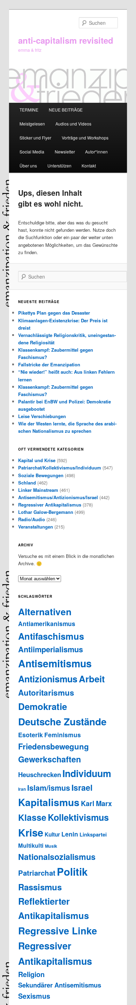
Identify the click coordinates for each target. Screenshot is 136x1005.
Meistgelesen (32, 124)
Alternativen (44, 611)
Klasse (32, 817)
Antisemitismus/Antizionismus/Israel (58, 497)
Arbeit (92, 678)
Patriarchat (36, 873)
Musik (51, 846)
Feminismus (62, 734)
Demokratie (42, 706)
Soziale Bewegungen (40, 475)
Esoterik (30, 734)
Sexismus (34, 996)
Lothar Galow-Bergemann (45, 512)
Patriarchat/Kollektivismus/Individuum (59, 467)
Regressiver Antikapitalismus (49, 504)
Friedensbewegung (53, 746)
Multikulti (31, 845)
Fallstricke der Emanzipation (49, 364)
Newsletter (65, 152)
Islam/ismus (48, 787)
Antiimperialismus (50, 649)
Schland (27, 482)
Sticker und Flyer (35, 138)
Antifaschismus (51, 636)
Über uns (28, 165)
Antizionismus (47, 679)
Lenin (69, 834)
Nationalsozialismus (57, 856)
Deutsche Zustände (62, 721)
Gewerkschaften (49, 759)
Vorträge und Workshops (85, 138)
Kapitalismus (49, 802)
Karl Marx (96, 803)
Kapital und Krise (36, 460)
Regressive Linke (57, 930)
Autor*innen (96, 152)
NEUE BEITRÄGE (66, 110)
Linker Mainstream (38, 490)
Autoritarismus (46, 692)
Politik (72, 871)
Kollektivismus (78, 817)
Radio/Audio (31, 519)
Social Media (32, 152)
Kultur (52, 834)
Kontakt (89, 165)
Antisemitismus (55, 663)
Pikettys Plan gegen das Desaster (54, 312)
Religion (31, 974)
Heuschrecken (39, 774)
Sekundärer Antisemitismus (59, 985)
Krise (30, 832)
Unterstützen (59, 165)
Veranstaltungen (35, 526)
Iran (22, 789)
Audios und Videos (73, 124)
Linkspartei (93, 834)
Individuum (86, 773)
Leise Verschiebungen (42, 416)
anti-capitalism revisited (65, 40)
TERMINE (29, 110)
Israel (81, 787)
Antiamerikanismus (46, 623)
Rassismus (40, 887)
